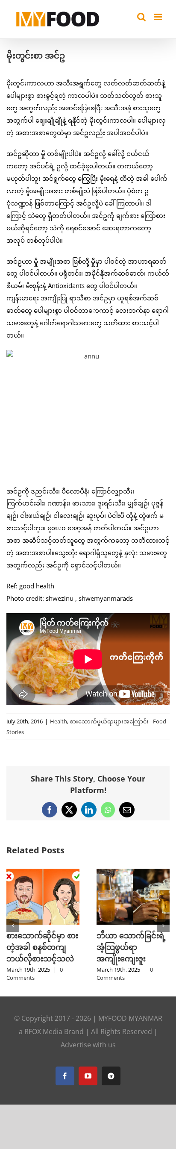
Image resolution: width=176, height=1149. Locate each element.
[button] (12, 925)
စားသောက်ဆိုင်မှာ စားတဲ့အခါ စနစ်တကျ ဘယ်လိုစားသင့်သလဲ (42, 947)
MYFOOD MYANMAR (130, 1018)
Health (58, 721)
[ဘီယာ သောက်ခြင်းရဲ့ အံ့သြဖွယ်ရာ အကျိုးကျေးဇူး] (133, 873)
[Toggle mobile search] (141, 16)
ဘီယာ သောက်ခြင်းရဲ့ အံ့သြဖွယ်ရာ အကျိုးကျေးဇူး (131, 947)
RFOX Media (43, 1031)
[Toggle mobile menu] (158, 16)
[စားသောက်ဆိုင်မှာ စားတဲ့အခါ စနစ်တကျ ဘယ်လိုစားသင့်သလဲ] (42, 873)
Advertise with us (88, 1044)
